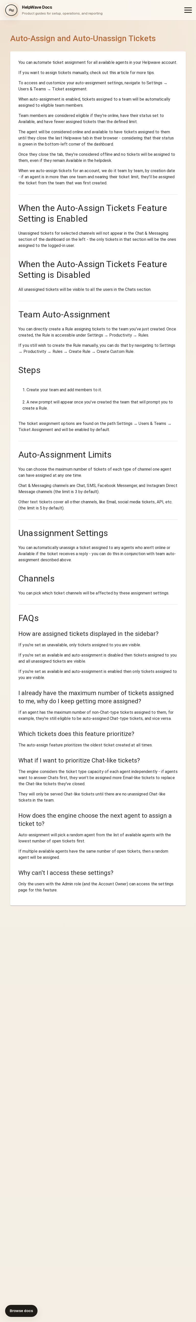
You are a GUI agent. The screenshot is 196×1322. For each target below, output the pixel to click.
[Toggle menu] (188, 10)
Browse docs (21, 1310)
